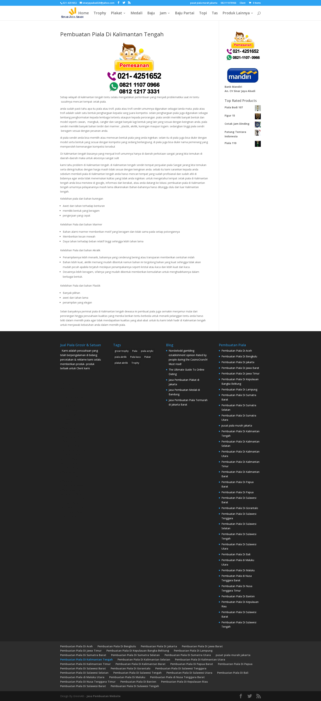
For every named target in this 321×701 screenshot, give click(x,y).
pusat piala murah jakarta (203, 3)
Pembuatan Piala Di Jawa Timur (240, 373)
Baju (151, 13)
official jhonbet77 (70, 441)
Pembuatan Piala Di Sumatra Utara (188, 655)
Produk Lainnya (236, 13)
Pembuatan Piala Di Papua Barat (191, 664)
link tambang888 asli (72, 397)
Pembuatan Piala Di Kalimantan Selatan (144, 659)
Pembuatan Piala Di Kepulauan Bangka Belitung (137, 650)
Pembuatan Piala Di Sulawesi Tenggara (180, 668)
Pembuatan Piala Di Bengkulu (239, 356)
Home (83, 13)
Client (243, 3)
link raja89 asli (68, 406)
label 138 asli (68, 388)
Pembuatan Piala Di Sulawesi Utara (189, 672)
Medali (136, 13)
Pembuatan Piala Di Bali (235, 554)
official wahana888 (71, 485)
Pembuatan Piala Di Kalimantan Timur (85, 664)
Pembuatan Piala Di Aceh (236, 350)
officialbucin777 (69, 392)
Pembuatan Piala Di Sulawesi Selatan (84, 672)
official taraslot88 (70, 490)
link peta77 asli (69, 414)
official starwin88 (70, 437)
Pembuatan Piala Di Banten (238, 596)
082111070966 (228, 3)
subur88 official (69, 468)
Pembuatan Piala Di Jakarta (237, 362)
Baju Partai (184, 13)
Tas (215, 13)
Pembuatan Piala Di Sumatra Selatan (135, 655)
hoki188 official (69, 503)
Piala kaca (135, 356)
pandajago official (71, 494)
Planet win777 (68, 383)
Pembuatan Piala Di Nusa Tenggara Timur (88, 681)
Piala (134, 351)
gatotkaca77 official (72, 507)
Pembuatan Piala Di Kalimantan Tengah (86, 659)
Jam (163, 13)
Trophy (100, 13)
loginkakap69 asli (70, 432)
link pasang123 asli (71, 419)
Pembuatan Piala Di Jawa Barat (240, 368)
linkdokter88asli (69, 410)
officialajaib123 (69, 481)
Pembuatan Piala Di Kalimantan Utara (200, 659)
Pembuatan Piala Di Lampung (239, 389)
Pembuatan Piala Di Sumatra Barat (83, 655)
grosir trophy (122, 351)
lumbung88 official (71, 512)
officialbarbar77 (69, 472)
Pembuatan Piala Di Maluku (238, 570)
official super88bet (71, 476)
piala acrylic (147, 351)
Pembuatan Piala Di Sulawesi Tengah (137, 672)
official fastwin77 (70, 428)
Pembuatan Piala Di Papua (237, 492)
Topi (203, 13)
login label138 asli (70, 446)
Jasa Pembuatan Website (104, 696)
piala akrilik (121, 356)
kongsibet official (70, 454)
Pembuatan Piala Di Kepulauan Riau (184, 681)
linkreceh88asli (69, 401)
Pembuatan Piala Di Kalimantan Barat (141, 664)
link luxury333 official (72, 498)
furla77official (68, 516)
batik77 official (69, 463)
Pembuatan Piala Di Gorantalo (239, 508)
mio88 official (68, 423)
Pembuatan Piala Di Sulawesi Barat (83, 668)
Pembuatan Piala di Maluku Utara (82, 677)
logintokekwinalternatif (73, 450)
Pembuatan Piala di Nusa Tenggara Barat (177, 677)
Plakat (116, 13)
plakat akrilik (121, 362)
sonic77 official (69, 459)
